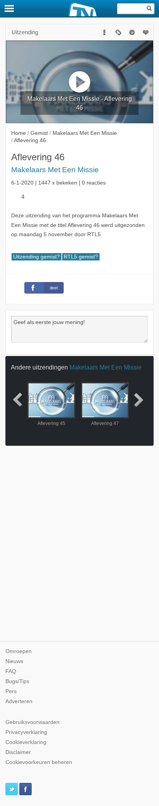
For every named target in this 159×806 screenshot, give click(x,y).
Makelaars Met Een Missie (55, 170)
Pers (11, 691)
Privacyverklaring (26, 732)
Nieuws (14, 661)
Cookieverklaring (25, 742)
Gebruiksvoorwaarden (32, 722)
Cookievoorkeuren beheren (38, 762)
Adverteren (18, 701)
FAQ (10, 671)
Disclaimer (18, 752)
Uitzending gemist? (36, 257)
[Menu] (9, 8)
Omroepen (18, 651)
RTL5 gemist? (81, 257)
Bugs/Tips (17, 681)
